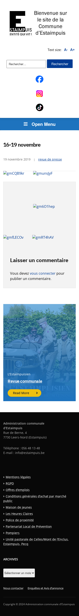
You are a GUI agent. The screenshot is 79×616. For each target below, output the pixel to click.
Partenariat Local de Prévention (29, 526)
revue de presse (50, 159)
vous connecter (43, 273)
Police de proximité (20, 520)
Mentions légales (18, 477)
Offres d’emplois (18, 490)
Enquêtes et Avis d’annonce (45, 588)
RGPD (10, 483)
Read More (21, 393)
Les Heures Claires (19, 514)
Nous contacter (13, 588)
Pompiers (13, 533)
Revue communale (25, 381)
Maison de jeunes (19, 507)
